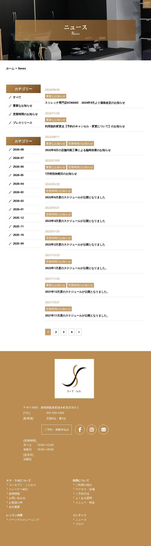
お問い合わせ (17, 498)
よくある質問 (84, 498)
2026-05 (18, 175)
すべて (17, 97)
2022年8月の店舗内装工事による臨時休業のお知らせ (78, 150)
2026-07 (18, 158)
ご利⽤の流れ (84, 485)
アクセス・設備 (85, 489)
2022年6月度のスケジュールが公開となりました (75, 197)
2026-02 (18, 201)
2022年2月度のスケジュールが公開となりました (75, 244)
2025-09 (18, 243)
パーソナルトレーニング (24, 519)
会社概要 (14, 507)
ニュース (81, 519)
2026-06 (18, 166)
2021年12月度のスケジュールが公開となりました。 (77, 291)
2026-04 (18, 183)
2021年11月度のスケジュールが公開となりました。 (77, 315)
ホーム (10, 68)
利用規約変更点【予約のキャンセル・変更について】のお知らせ (85, 126)
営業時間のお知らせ (25, 114)
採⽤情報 (14, 493)
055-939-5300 (55, 413)
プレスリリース (22, 123)
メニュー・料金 (85, 502)
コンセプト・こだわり (22, 485)
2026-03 (18, 192)
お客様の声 (16, 502)
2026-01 (18, 209)
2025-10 (18, 235)
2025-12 (18, 218)
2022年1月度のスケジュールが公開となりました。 (76, 268)
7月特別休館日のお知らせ (61, 173)
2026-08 (18, 149)
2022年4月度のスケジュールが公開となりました (75, 221)
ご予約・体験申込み (56, 429)
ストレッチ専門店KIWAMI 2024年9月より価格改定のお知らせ (85, 102)
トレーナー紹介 (18, 489)
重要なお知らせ (22, 105)
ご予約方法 (82, 493)
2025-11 (18, 226)
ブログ (80, 524)
